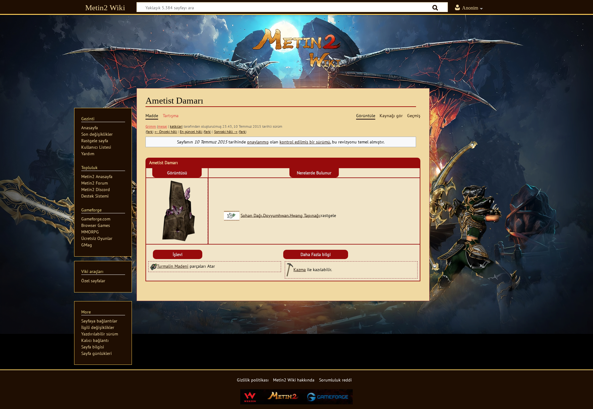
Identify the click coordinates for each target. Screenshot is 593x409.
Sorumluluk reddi (335, 380)
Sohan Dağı (251, 215)
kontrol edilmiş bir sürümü (305, 142)
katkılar (176, 126)
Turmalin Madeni (172, 266)
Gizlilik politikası (253, 380)
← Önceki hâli (165, 131)
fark (149, 131)
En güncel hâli (191, 131)
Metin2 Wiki (105, 7)
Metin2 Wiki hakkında (293, 380)
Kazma (299, 269)
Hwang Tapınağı (305, 215)
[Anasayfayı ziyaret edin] (296, 48)
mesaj (162, 126)
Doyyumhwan (276, 215)
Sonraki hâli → (226, 131)
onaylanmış (258, 142)
